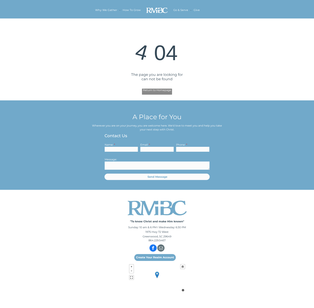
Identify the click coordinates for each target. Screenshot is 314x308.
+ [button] (131, 267)
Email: (144, 144)
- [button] (131, 271)
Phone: (180, 144)
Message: (111, 159)
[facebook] (153, 248)
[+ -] (157, 278)
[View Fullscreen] (131, 277)
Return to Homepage (157, 90)
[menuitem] (106, 10)
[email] (161, 248)
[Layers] (183, 267)
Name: (109, 144)
